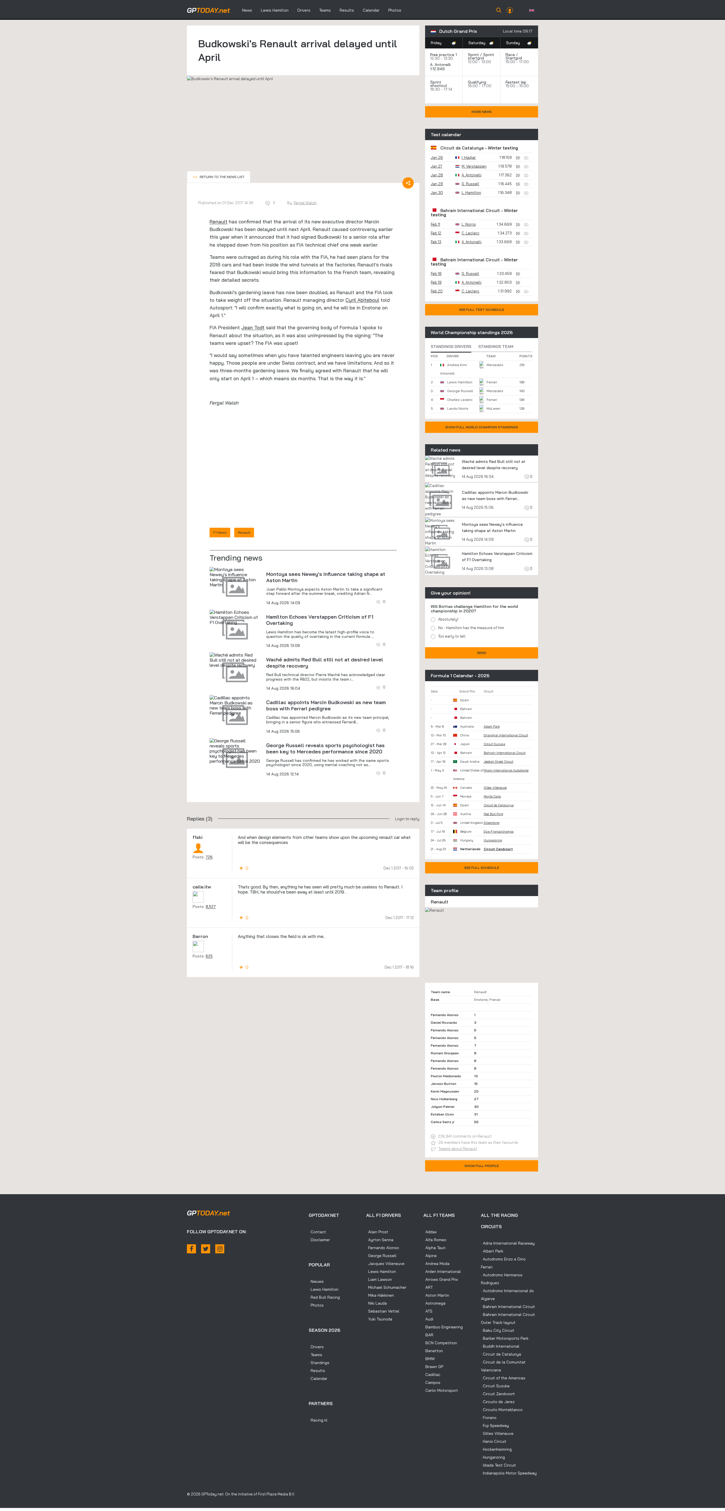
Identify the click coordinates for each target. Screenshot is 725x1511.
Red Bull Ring (493, 814)
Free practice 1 (443, 54)
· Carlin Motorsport (440, 1390)
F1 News (220, 532)
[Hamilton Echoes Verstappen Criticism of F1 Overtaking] (235, 617)
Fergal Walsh (305, 202)
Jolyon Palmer (443, 1106)
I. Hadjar (469, 157)
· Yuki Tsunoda (379, 1319)
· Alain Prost (377, 1231)
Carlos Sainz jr (442, 1122)
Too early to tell (452, 636)
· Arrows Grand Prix (440, 1279)
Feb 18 (436, 273)
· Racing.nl (318, 1420)
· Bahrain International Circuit (508, 1306)
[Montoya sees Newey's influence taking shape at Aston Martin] (235, 577)
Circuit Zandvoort (498, 849)
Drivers (303, 10)
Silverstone (491, 823)
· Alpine (430, 1255)
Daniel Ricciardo (444, 1022)
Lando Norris (457, 408)
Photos (394, 10)
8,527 (211, 906)
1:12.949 (438, 69)
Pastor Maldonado (446, 1076)
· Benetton (433, 1350)
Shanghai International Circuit (506, 735)
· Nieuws (316, 1281)
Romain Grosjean (445, 1053)
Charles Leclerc (459, 399)
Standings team (495, 346)
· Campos (431, 1382)
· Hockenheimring (496, 1449)
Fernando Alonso (445, 1015)
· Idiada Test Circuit (498, 1465)
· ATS (427, 1311)
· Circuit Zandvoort (498, 1393)
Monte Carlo (492, 796)
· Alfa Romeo (434, 1239)
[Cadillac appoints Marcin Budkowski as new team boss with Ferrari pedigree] (235, 705)
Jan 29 (437, 183)
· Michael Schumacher (386, 1287)
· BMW (429, 1358)
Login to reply (407, 819)
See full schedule (481, 867)
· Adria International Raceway (508, 1243)
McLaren (493, 408)
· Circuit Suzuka (495, 1385)
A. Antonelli (440, 64)
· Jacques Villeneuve (385, 1263)
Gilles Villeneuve (495, 788)
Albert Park (492, 726)
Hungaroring (493, 840)
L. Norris (469, 224)
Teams (325, 10)
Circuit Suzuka (494, 744)
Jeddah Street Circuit (498, 762)
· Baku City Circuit (497, 1330)
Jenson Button (443, 1084)
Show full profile (481, 1166)
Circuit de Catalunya (462, 148)
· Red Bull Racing (324, 1297)
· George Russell (381, 1255)
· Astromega (434, 1303)
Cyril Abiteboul (362, 300)
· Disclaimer (319, 1239)
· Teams (315, 1354)
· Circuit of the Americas (503, 1377)
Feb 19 (436, 282)
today (208, 10)
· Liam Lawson (379, 1279)
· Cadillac (431, 1374)
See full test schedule (481, 309)
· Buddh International (500, 1346)
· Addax (430, 1231)
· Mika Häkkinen (380, 1295)
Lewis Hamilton (275, 10)
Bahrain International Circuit (470, 210)
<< (218, 177)
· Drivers (316, 1346)
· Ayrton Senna (379, 1239)
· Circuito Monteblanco (502, 1409)
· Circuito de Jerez (498, 1401)
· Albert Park (492, 1251)
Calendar (371, 10)
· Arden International (442, 1271)
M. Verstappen (474, 166)
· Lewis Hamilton (323, 1289)
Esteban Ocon (442, 1114)
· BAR (428, 1334)
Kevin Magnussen (445, 1091)
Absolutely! (448, 619)
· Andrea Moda (436, 1263)
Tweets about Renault (457, 1148)
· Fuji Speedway (495, 1425)
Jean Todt (253, 327)
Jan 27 (436, 166)
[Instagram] (219, 1248)
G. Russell (470, 183)
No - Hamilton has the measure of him (471, 627)
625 (209, 956)
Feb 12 (436, 233)
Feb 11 (435, 224)
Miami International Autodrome (506, 770)
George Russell (460, 391)
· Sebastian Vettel (382, 1311)
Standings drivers (451, 346)
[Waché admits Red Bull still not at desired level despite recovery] (235, 660)
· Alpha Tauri (434, 1247)
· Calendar (318, 1378)
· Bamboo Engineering (443, 1327)
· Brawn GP (433, 1366)
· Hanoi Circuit (493, 1441)
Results (347, 10)
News (247, 10)
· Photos (316, 1305)
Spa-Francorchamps (499, 831)
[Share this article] (408, 183)
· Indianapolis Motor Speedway (509, 1473)
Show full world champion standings (481, 427)
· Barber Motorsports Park (504, 1338)
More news (482, 112)
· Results (317, 1370)
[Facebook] (191, 1248)
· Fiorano (488, 1417)
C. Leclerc (470, 233)
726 (209, 857)
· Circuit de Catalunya (501, 1354)
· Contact (317, 1231)
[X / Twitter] (205, 1248)
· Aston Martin (436, 1295)
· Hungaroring (493, 1457)
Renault (218, 222)
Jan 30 (437, 192)
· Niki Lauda (376, 1303)
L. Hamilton (471, 192)
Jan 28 (437, 175)
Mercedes (495, 365)
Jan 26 (437, 157)
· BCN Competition (440, 1342)
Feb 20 (437, 291)
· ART (428, 1287)
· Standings (319, 1362)
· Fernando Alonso (382, 1247)
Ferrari (492, 382)
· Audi (428, 1319)
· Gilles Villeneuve (497, 1433)
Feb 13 (436, 242)
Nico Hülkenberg (444, 1099)
